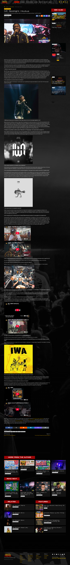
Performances (38, 556)
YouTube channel (31, 419)
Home (21, 555)
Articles (7, 6)
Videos (21, 560)
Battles (37, 555)
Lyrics (21, 562)
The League (46, 555)
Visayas (29, 559)
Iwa (16, 431)
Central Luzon (30, 556)
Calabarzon (30, 558)
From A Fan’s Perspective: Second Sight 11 (42, 435)
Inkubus (14, 431)
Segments (38, 558)
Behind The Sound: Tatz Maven (9, 435)
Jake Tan (45, 530)
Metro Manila (30, 555)
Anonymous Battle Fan (47, 522)
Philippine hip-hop (7, 431)
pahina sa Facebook (19, 420)
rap (11, 431)
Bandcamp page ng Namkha (38, 418)
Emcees (21, 558)
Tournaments (22, 559)
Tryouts (45, 556)
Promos (45, 558)
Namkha (19, 431)
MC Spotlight (12, 6)
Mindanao (30, 560)
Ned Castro (22, 496)
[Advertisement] (27, 51)
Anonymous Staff (8, 15)
